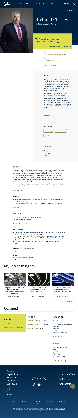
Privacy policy (12, 401)
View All (69, 301)
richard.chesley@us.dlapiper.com (54, 54)
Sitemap (45, 403)
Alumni (8, 394)
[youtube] (39, 384)
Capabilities (28, 3)
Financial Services (60, 131)
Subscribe (64, 379)
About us (37, 3)
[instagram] (39, 378)
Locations (9, 387)
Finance (47, 135)
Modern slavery (49, 401)
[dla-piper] (7, 3)
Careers (53, 3)
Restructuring (48, 131)
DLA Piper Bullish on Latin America (34, 236)
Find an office (67, 374)
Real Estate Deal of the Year (23, 203)
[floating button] (72, 386)
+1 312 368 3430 (48, 60)
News (8, 389)
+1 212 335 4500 (32, 325)
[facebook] (33, 378)
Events (8, 392)
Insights (45, 3)
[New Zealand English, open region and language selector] (74, 3)
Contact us (65, 383)
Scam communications (34, 403)
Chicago (54, 65)
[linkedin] (33, 384)
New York (46, 65)
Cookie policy (37, 401)
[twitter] (44, 378)
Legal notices (24, 401)
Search (69, 3)
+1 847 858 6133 (32, 328)
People (20, 3)
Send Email (7, 324)
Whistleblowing (62, 401)
